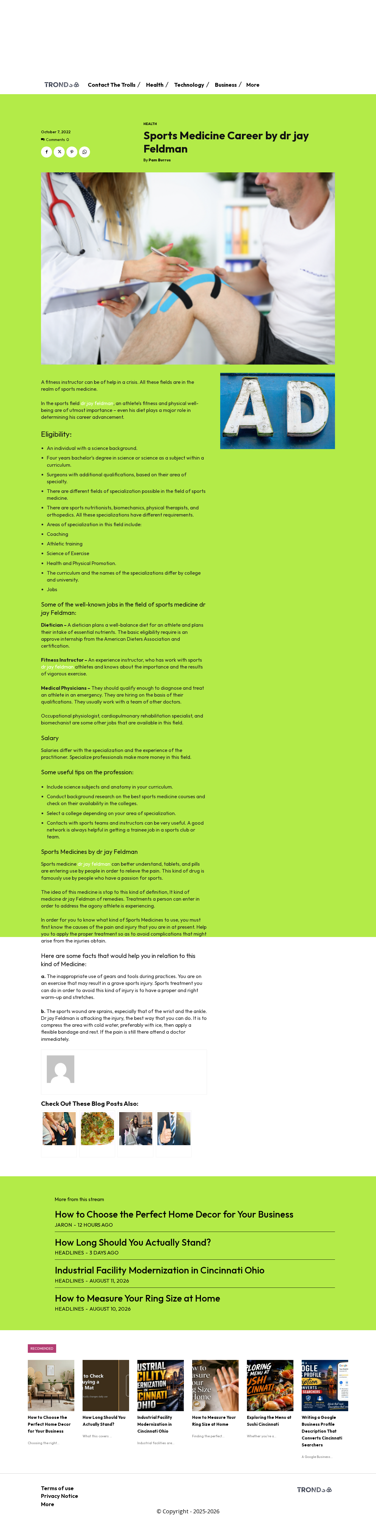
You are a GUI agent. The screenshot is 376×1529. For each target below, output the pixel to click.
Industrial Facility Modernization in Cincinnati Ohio (160, 1270)
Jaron (63, 1224)
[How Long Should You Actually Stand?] (106, 1385)
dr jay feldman (97, 403)
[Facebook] (46, 151)
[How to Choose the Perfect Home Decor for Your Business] (51, 1385)
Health (150, 124)
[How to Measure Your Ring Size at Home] (215, 1385)
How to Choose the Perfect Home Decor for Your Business (174, 1214)
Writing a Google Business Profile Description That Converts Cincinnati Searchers (322, 1431)
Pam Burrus (160, 160)
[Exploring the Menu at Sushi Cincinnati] (270, 1385)
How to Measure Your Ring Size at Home (137, 1298)
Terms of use (57, 1488)
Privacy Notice (59, 1495)
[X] (59, 151)
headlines (69, 1252)
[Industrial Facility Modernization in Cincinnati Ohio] (160, 1385)
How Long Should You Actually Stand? (133, 1242)
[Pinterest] (71, 151)
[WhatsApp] (84, 151)
